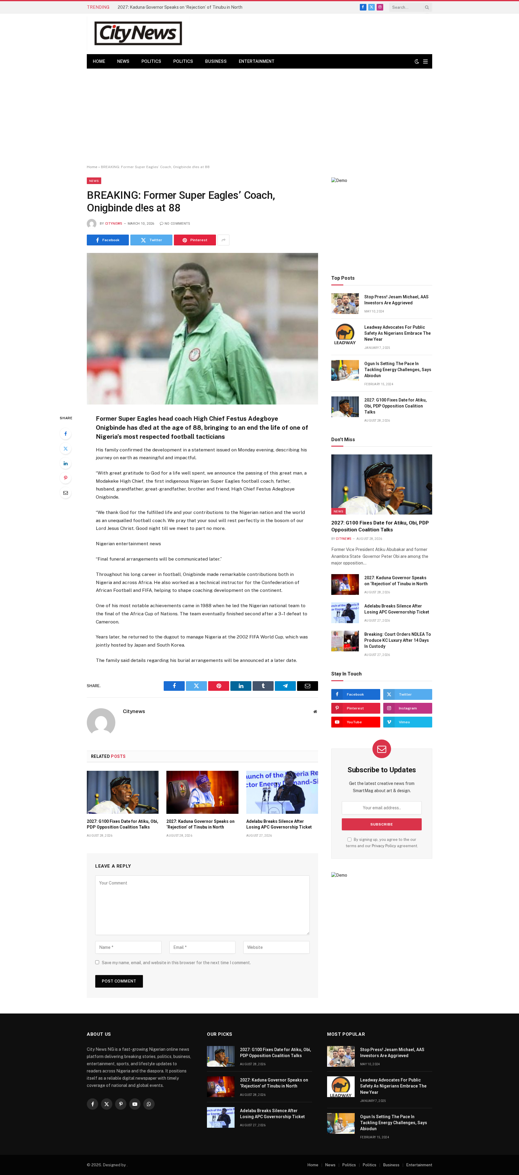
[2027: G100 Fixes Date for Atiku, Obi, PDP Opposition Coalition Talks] (123, 792)
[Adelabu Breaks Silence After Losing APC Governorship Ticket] (282, 792)
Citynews (114, 224)
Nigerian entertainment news (128, 543)
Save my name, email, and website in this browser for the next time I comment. (176, 962)
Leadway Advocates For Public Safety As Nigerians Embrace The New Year (397, 333)
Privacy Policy (384, 846)
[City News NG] (138, 34)
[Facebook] (65, 433)
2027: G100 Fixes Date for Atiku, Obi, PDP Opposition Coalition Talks (122, 824)
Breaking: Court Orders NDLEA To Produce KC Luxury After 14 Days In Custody (397, 640)
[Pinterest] (65, 478)
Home (99, 61)
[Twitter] (65, 448)
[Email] (65, 492)
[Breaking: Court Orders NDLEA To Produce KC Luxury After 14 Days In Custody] (345, 641)
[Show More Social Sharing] (223, 240)
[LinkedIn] (65, 463)
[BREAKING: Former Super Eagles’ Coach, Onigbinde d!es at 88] (202, 328)
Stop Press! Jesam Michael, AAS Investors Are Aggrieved (396, 299)
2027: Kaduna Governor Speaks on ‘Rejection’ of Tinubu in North (180, 7)
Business (216, 61)
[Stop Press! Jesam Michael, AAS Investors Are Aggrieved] (345, 303)
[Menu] (425, 61)
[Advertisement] (259, 117)
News (123, 61)
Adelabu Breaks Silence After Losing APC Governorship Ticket (279, 824)
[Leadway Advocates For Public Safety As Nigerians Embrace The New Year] (345, 334)
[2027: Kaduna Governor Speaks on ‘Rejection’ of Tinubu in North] (202, 792)
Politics (151, 61)
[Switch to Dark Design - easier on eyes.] (416, 61)
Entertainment (257, 61)
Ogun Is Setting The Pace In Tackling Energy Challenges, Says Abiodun (397, 369)
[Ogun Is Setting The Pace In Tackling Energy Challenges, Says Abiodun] (345, 370)
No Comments (177, 224)
